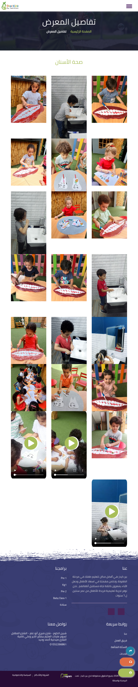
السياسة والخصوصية (21, 675)
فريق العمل (120, 640)
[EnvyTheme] (67, 678)
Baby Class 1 (59, 598)
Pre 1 (63, 578)
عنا (125, 633)
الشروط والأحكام (41, 675)
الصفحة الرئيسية (81, 31)
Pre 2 (63, 591)
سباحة (63, 604)
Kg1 (64, 584)
